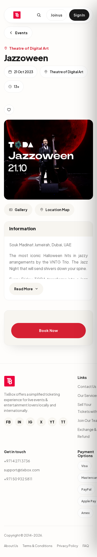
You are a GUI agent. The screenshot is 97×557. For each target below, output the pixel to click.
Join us (56, 15)
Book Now (48, 330)
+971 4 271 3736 (17, 461)
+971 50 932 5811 (18, 479)
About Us (11, 546)
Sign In (79, 15)
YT (52, 422)
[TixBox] (17, 15)
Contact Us (87, 386)
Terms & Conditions (37, 546)
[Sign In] (9, 110)
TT (63, 422)
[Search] (38, 15)
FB (8, 422)
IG (30, 422)
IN (19, 422)
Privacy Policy (67, 546)
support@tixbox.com (22, 470)
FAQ (86, 546)
